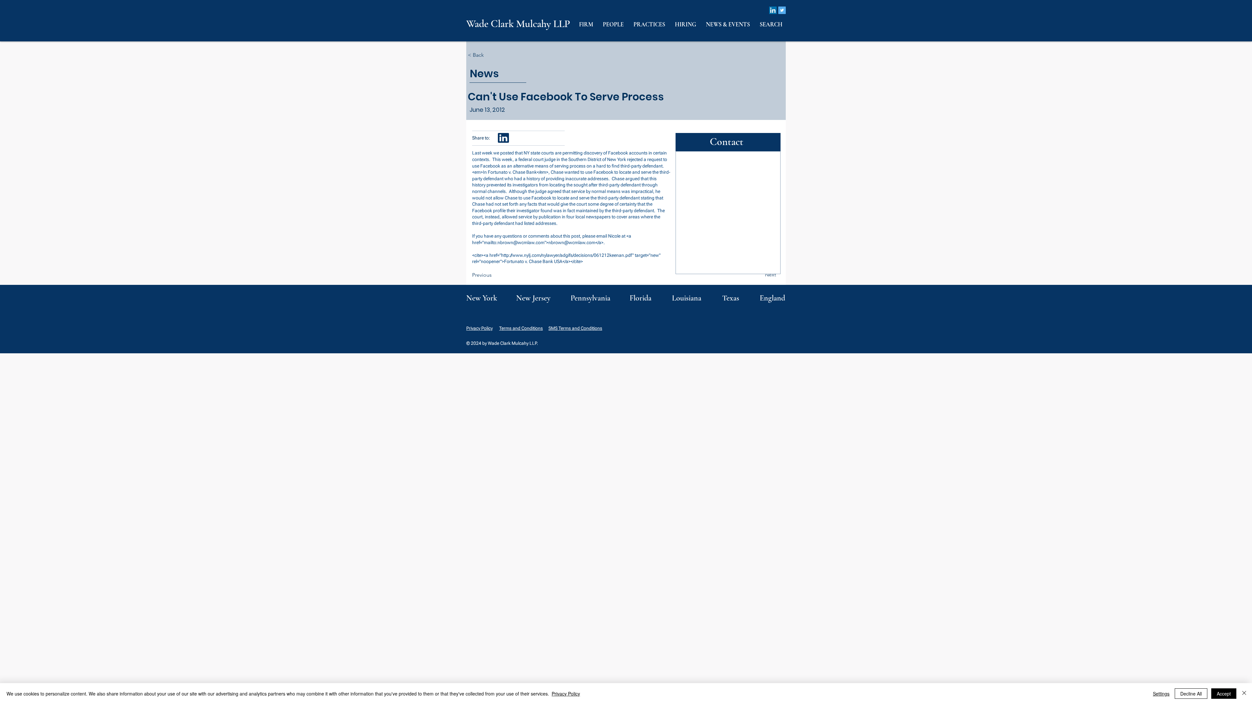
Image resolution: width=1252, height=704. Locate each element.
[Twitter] (782, 10)
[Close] (1244, 693)
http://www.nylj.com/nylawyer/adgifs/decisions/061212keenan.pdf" (567, 255)
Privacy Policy (479, 328)
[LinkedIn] (773, 10)
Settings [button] (1161, 693)
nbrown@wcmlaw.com (521, 242)
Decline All (1191, 693)
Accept (1224, 693)
